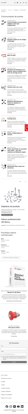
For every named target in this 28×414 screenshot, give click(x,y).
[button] (15, 2)
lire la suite (9, 33)
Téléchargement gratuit (7, 214)
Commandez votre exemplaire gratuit (14, 300)
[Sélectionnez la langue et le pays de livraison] (17, 2)
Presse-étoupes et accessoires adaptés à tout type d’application (16, 23)
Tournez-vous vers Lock (14, 87)
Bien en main (11, 55)
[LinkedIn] (22, 406)
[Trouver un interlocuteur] (26, 125)
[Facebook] (6, 406)
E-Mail (2, 351)
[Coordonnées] (26, 129)
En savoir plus (14, 336)
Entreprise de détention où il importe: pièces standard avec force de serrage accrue (16, 71)
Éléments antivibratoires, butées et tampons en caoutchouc (15, 103)
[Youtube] (18, 406)
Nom (2, 346)
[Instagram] (10, 406)
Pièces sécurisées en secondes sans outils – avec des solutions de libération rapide (17, 150)
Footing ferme (11, 118)
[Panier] (20, 2)
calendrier (3, 225)
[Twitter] (14, 406)
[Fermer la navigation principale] (26, 2)
